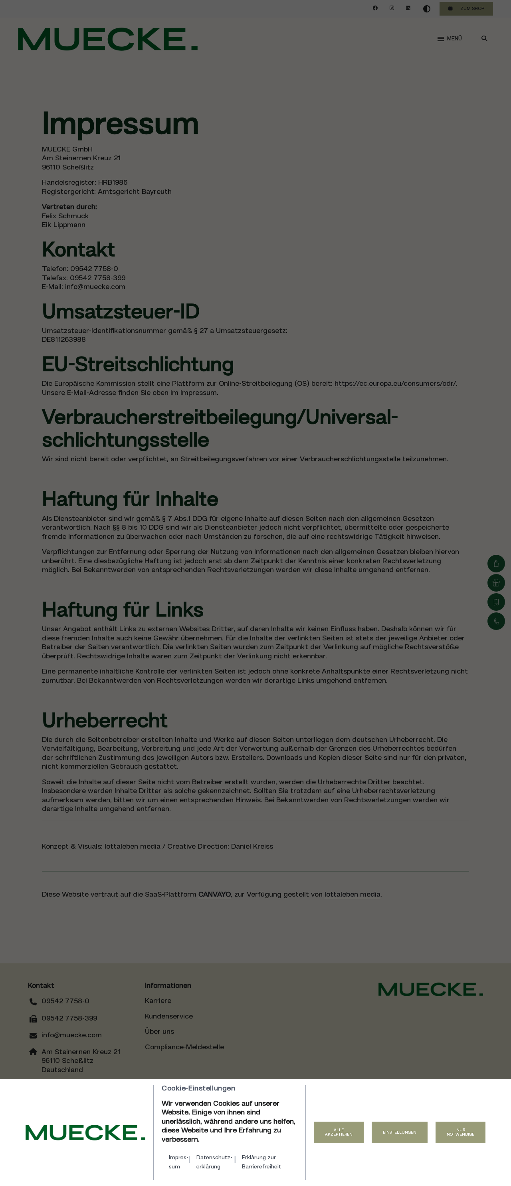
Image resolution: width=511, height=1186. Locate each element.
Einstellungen (399, 1132)
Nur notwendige (460, 1132)
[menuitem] (179, 1162)
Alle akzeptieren (339, 1132)
